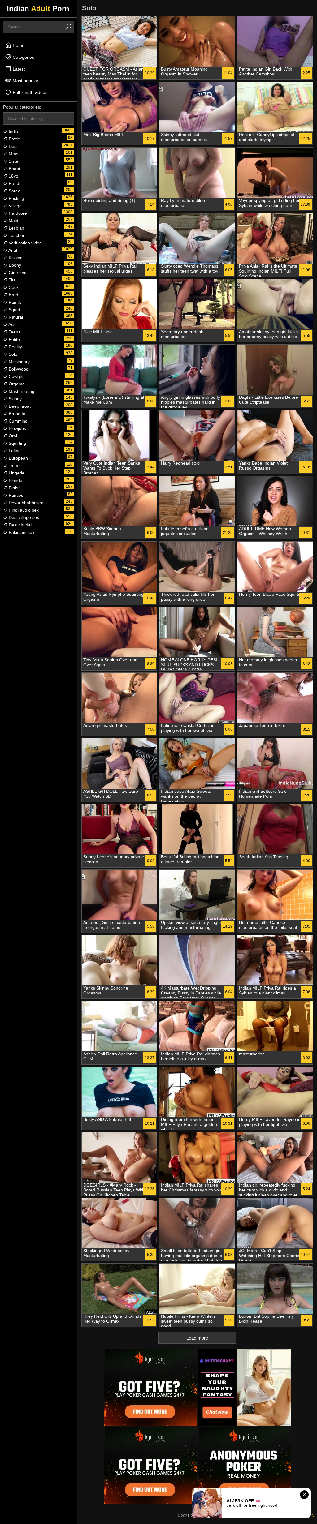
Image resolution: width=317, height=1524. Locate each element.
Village (14, 205)
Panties (15, 495)
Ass (11, 324)
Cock (13, 287)
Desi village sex (23, 517)
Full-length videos (29, 92)
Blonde (14, 480)
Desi (12, 146)
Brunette (16, 413)
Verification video (24, 242)
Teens (13, 331)
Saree (13, 190)
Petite (13, 339)
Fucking (15, 198)
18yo (12, 176)
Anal (12, 250)
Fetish (14, 487)
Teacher (15, 235)
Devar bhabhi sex (25, 502)
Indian (14, 131)
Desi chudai (19, 524)
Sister (13, 161)
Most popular (24, 80)
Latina (14, 450)
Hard (12, 294)
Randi (13, 183)
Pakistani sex (20, 532)
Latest (18, 69)
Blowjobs (16, 428)
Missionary (18, 361)
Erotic (13, 138)
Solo (12, 354)
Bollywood (17, 369)
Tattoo (14, 465)
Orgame (16, 383)
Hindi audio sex (23, 510)
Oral (12, 435)
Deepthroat (19, 406)
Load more (197, 1338)
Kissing (15, 257)
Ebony (14, 265)
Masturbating (20, 391)
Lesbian (15, 227)
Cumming (17, 421)
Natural (15, 317)
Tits (11, 279)
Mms (12, 153)
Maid (12, 220)
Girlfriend (17, 272)
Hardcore (17, 213)
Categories (22, 57)
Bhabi (13, 168)
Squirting (16, 443)
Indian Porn (38, 8)
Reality (14, 346)
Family (14, 302)
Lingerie (15, 472)
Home (17, 45)
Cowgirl (15, 376)
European (17, 458)
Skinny (14, 398)
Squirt (13, 309)
